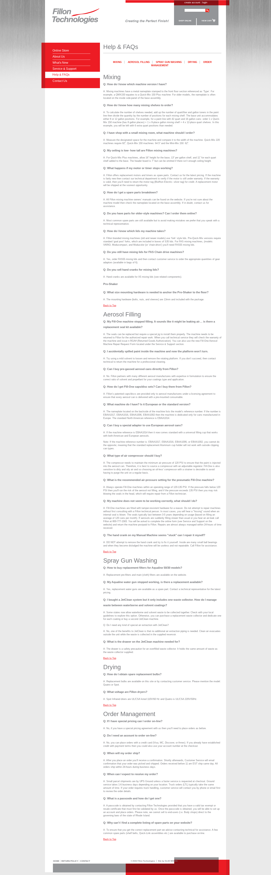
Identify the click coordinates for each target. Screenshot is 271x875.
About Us (59, 56)
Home (56, 861)
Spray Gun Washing (169, 62)
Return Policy (69, 861)
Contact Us (60, 80)
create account (192, 2)
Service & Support (64, 68)
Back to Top (109, 305)
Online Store (61, 50)
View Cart (206, 21)
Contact (85, 861)
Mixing (117, 62)
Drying (192, 62)
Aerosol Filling (139, 62)
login (204, 2)
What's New (60, 62)
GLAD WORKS (171, 861)
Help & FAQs (61, 74)
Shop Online (185, 21)
